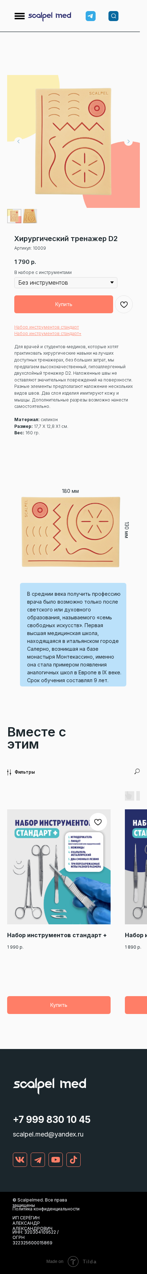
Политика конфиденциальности (46, 1208)
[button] (46, 327)
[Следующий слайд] (128, 141)
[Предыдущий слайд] (18, 141)
